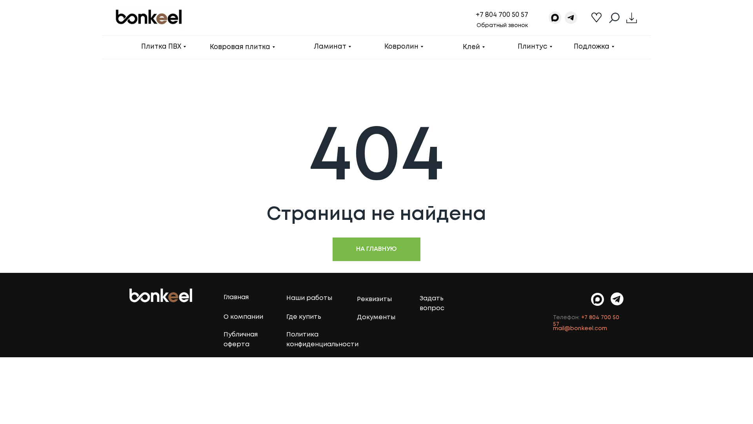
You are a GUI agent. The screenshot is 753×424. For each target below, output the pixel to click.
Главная (236, 297)
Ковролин (401, 47)
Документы (376, 317)
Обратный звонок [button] (502, 25)
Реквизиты (374, 299)
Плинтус (532, 47)
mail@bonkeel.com (580, 328)
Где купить (303, 317)
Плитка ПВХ (161, 47)
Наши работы (309, 298)
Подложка (591, 47)
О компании (243, 317)
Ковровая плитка (240, 47)
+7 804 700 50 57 (502, 15)
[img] (617, 298)
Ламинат (330, 47)
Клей (471, 47)
